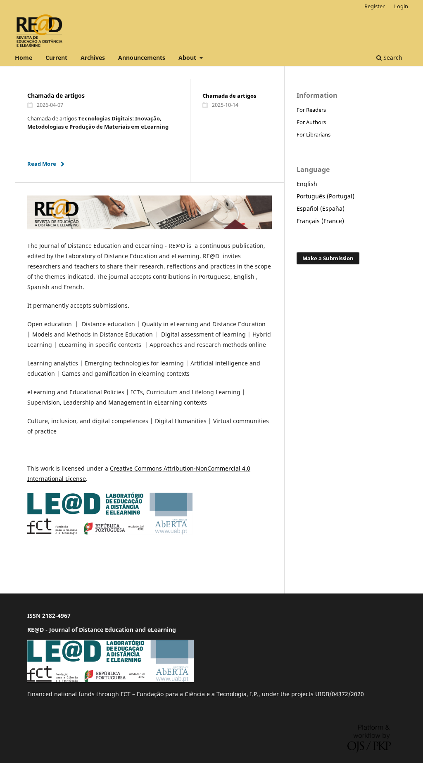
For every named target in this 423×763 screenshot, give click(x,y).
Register (374, 6)
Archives (93, 57)
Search (392, 57)
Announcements (141, 57)
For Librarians (313, 134)
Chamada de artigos (56, 95)
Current (56, 57)
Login (401, 6)
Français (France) (320, 221)
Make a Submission (328, 258)
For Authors (311, 122)
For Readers (311, 109)
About (188, 57)
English (307, 184)
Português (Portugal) (325, 196)
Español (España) (321, 208)
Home (23, 57)
